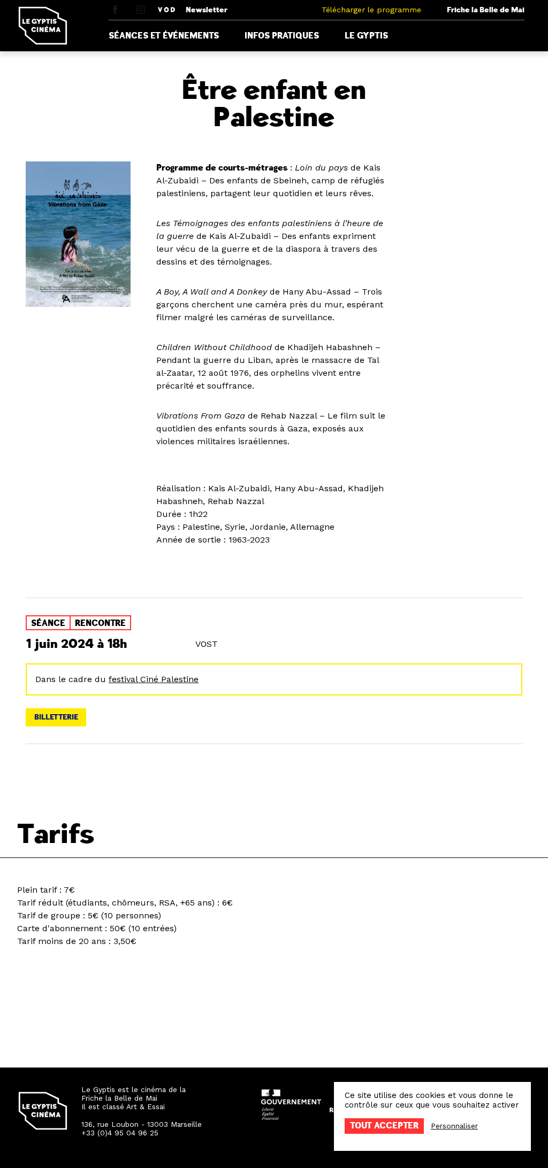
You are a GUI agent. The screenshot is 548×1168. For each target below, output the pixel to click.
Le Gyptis (366, 35)
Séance (48, 623)
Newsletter (206, 9)
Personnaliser (454, 1125)
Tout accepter (384, 1125)
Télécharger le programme (371, 9)
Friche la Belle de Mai (485, 9)
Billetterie (56, 717)
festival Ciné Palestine (154, 679)
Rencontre (100, 623)
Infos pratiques (282, 35)
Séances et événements (164, 35)
